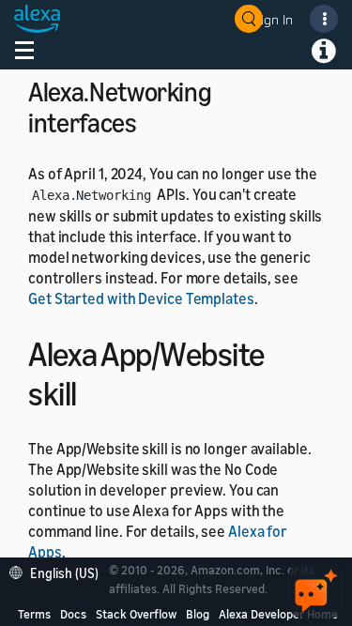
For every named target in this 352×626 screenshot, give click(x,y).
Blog (197, 613)
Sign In (273, 19)
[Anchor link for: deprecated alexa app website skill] (93, 390)
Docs (73, 613)
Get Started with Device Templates (141, 298)
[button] (58, 571)
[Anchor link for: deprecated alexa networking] (150, 121)
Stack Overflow (136, 613)
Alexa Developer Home (278, 613)
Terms (34, 613)
